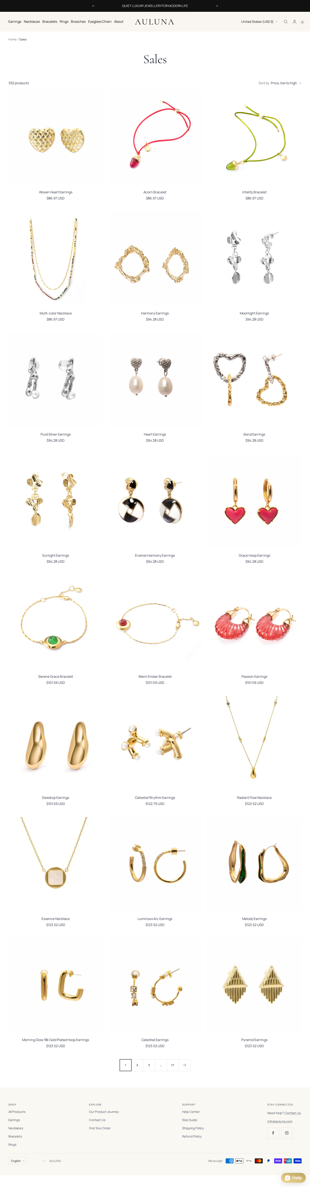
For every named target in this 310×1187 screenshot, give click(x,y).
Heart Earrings (155, 434)
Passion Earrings (254, 676)
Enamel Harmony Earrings (155, 555)
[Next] (184, 1065)
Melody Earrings (254, 918)
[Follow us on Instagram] (287, 1133)
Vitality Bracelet (254, 192)
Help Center (191, 1111)
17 (172, 1065)
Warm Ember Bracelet (155, 676)
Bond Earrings (254, 434)
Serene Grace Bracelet (55, 676)
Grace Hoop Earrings (254, 555)
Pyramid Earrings (254, 1039)
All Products (17, 1111)
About (118, 21)
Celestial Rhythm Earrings (155, 797)
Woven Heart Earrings (55, 192)
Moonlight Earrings (254, 313)
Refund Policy (192, 1136)
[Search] (286, 22)
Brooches (78, 21)
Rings (64, 21)
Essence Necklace (56, 918)
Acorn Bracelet (154, 192)
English (16, 1161)
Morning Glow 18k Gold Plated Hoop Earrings (55, 1039)
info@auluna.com (279, 1121)
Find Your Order (100, 1128)
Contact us (292, 1113)
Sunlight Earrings (55, 555)
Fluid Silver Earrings (55, 434)
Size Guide (189, 1120)
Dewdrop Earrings (55, 797)
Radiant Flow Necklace (254, 797)
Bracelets (49, 21)
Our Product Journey (104, 1111)
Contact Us (97, 1120)
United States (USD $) (257, 21)
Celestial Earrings (155, 1039)
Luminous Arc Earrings (154, 918)
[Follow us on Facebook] (273, 1133)
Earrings (14, 21)
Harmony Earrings (155, 313)
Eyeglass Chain (100, 21)
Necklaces (32, 21)
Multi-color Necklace (56, 313)
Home (12, 39)
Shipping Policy (193, 1128)
